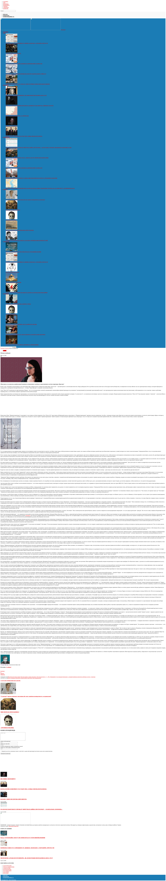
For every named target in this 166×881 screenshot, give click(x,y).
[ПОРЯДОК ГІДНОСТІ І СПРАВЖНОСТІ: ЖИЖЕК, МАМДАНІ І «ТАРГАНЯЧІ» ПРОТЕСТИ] (11, 42)
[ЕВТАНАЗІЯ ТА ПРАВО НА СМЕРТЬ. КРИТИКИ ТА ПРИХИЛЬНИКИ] (11, 343)
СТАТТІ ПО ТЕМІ (5, 680)
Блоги (5, 873)
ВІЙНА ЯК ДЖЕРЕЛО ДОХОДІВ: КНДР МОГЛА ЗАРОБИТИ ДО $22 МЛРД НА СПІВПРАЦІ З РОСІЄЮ (29, 105)
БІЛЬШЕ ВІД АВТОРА (14, 680)
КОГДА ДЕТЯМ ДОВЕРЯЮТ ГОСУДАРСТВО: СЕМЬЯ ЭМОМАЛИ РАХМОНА (24, 136)
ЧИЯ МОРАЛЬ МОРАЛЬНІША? (13, 209)
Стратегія (6, 868)
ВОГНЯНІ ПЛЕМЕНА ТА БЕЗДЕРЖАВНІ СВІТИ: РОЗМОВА (20, 230)
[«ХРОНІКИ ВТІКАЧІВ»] (11, 218)
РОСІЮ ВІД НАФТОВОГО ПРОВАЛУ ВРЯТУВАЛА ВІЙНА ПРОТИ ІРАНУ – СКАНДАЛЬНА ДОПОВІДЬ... (32, 809)
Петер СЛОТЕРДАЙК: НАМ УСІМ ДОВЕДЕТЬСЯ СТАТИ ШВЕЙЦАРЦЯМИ (23, 251)
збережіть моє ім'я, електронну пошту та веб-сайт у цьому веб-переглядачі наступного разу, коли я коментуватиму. (27, 751)
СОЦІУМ (5, 6)
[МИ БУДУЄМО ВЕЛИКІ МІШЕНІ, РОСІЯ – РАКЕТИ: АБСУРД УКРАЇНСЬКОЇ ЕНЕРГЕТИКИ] (11, 156)
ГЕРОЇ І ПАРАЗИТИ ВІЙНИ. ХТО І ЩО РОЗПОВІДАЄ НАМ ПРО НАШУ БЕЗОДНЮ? (25, 334)
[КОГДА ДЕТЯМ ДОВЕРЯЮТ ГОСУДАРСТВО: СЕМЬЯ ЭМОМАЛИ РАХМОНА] (11, 135)
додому (3, 348)
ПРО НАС (5, 14)
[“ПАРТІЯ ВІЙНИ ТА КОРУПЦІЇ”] (11, 52)
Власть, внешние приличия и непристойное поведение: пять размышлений (24, 678)
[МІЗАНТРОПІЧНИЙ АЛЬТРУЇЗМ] (11, 281)
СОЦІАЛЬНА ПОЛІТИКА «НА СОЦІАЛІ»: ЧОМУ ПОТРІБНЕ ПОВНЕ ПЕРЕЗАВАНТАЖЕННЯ (28, 84)
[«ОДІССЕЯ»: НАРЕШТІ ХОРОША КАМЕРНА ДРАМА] (11, 302)
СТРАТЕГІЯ (6, 7)
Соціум (7, 348)
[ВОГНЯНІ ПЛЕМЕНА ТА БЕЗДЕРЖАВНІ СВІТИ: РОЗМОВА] (11, 229)
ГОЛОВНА (5, 1)
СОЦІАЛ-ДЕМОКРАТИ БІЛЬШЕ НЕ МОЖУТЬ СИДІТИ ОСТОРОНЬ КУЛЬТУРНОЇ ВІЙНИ (26, 292)
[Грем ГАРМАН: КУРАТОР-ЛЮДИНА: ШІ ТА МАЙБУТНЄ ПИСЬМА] (11, 323)
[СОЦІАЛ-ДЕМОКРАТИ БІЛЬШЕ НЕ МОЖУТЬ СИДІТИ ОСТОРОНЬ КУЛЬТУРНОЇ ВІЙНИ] (11, 291)
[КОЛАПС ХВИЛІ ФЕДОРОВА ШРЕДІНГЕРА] (4, 796)
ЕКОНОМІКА (6, 5)
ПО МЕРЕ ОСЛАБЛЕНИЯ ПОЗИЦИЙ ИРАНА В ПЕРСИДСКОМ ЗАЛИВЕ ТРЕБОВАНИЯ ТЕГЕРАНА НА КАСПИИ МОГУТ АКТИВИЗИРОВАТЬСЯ (40, 188)
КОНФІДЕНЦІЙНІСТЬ (8, 16)
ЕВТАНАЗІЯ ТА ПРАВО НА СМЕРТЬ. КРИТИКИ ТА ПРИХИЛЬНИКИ (22, 344)
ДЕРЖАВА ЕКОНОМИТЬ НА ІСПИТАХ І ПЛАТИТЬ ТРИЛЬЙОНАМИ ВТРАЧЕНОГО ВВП (27, 240)
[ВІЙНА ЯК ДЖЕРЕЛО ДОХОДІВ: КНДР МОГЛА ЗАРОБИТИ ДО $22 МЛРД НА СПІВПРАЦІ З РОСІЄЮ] (11, 104)
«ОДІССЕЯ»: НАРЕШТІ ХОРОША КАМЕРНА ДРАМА (18, 304)
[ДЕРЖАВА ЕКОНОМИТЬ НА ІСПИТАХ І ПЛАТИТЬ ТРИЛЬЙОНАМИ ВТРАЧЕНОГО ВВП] (11, 239)
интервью (28, 515)
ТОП (4, 2)
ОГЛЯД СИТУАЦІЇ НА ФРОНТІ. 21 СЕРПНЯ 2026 (17, 115)
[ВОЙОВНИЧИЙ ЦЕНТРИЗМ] (11, 271)
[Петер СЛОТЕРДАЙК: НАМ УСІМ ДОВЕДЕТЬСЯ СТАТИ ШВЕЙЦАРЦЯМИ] (11, 250)
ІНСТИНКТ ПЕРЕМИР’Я (11, 126)
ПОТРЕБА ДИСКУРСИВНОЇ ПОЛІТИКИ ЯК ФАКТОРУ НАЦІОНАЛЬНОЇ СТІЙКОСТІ (26, 73)
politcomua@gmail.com (13, 826)
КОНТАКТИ (6, 15)
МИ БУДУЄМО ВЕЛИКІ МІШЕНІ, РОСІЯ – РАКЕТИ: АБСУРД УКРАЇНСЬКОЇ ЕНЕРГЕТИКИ (27, 157)
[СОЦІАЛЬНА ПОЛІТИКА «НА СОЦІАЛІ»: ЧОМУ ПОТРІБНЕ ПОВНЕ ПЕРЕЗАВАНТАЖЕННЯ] (11, 82)
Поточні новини (8, 867)
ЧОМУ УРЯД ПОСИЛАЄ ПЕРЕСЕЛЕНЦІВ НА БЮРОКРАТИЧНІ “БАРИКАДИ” (24, 63)
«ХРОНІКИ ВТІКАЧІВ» (11, 220)
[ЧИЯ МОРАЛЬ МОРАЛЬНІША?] (11, 208)
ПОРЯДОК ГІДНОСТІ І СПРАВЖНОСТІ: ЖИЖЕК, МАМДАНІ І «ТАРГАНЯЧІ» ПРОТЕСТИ (27, 43)
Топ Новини (7, 870)
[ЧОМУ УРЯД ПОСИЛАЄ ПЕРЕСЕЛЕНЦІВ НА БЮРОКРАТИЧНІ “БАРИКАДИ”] (11, 62)
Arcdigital (8, 667)
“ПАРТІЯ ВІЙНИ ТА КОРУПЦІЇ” (13, 53)
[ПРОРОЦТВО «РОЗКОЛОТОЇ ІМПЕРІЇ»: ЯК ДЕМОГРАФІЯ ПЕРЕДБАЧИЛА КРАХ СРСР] (11, 94)
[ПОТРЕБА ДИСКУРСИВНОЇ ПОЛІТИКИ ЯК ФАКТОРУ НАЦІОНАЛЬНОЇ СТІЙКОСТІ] (11, 72)
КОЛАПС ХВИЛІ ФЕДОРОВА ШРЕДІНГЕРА (14, 799)
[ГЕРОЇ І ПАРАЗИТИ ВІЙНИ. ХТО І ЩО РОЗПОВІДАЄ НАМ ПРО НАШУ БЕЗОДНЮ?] (11, 333)
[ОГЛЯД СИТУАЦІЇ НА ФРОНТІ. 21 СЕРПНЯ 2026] (11, 114)
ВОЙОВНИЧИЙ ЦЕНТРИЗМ (12, 272)
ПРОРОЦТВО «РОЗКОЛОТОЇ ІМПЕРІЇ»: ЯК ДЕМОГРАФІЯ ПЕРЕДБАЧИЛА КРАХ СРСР (26, 95)
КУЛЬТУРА (5, 8)
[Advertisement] (10, 405)
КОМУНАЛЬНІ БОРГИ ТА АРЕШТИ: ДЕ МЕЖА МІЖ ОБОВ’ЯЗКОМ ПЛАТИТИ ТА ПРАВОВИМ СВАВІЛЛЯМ (31, 178)
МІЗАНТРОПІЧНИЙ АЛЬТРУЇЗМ (13, 282)
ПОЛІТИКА (6, 3)
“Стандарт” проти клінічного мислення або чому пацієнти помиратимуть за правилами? (25, 199)
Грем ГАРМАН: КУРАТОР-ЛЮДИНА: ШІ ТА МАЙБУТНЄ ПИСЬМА (21, 324)
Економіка (7, 869)
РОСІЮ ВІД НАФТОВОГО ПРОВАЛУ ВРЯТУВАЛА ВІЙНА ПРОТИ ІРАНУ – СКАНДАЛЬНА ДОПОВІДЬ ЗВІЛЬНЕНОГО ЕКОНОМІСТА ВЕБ (38, 147)
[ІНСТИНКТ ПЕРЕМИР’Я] (11, 124)
